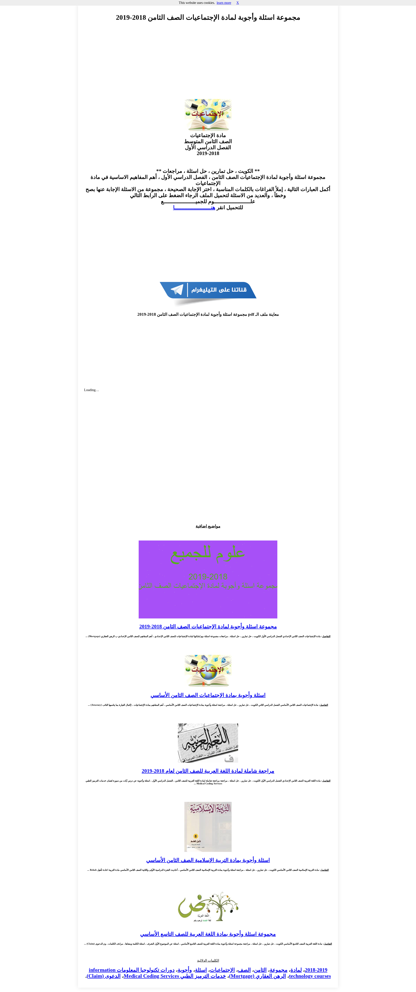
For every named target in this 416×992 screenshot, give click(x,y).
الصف (244, 970)
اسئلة (201, 970)
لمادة (296, 970)
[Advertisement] (208, 64)
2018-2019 (316, 970)
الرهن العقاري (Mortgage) (257, 976)
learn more (224, 3)
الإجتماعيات (222, 970)
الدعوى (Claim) (104, 976)
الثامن (260, 970)
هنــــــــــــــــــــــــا (194, 207)
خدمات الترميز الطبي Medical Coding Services (175, 976)
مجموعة (279, 970)
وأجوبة (185, 970)
